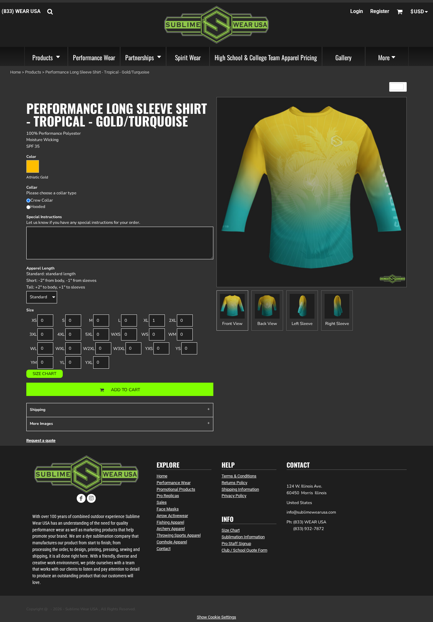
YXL (89, 363)
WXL (60, 349)
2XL (172, 320)
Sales (162, 502)
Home (15, 72)
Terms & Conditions (239, 476)
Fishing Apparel (170, 522)
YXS (149, 349)
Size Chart (44, 374)
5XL (89, 334)
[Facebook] (81, 498)
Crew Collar (41, 200)
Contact (164, 548)
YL (62, 363)
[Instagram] (91, 498)
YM (34, 363)
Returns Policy (234, 482)
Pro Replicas (168, 495)
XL (146, 320)
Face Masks (168, 509)
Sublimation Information (243, 537)
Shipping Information (240, 489)
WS (144, 334)
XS (34, 320)
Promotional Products (176, 489)
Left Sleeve (302, 324)
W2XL (89, 349)
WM (172, 334)
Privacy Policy (234, 495)
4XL (61, 334)
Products (33, 72)
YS (178, 349)
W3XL (119, 349)
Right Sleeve (337, 324)
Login (356, 11)
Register (379, 11)
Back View (267, 324)
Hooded (37, 207)
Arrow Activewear (172, 515)
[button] (46, 56)
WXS (115, 334)
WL (33, 349)
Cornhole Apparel (172, 542)
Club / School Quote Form (244, 550)
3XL (33, 334)
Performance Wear (174, 482)
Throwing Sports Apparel (179, 535)
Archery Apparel (171, 528)
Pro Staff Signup (236, 543)
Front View (232, 324)
